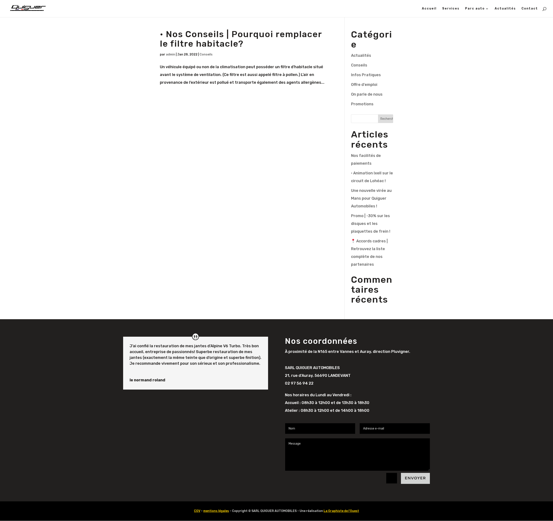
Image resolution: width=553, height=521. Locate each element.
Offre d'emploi (364, 84)
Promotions (362, 104)
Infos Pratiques (366, 75)
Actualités (505, 8)
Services (450, 8)
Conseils (206, 54)
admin (170, 54)
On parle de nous (367, 94)
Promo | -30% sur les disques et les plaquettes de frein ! (370, 223)
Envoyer (415, 478)
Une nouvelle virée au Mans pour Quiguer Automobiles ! (371, 198)
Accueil (429, 8)
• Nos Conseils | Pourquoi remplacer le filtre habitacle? (241, 39)
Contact (529, 8)
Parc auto (475, 8)
